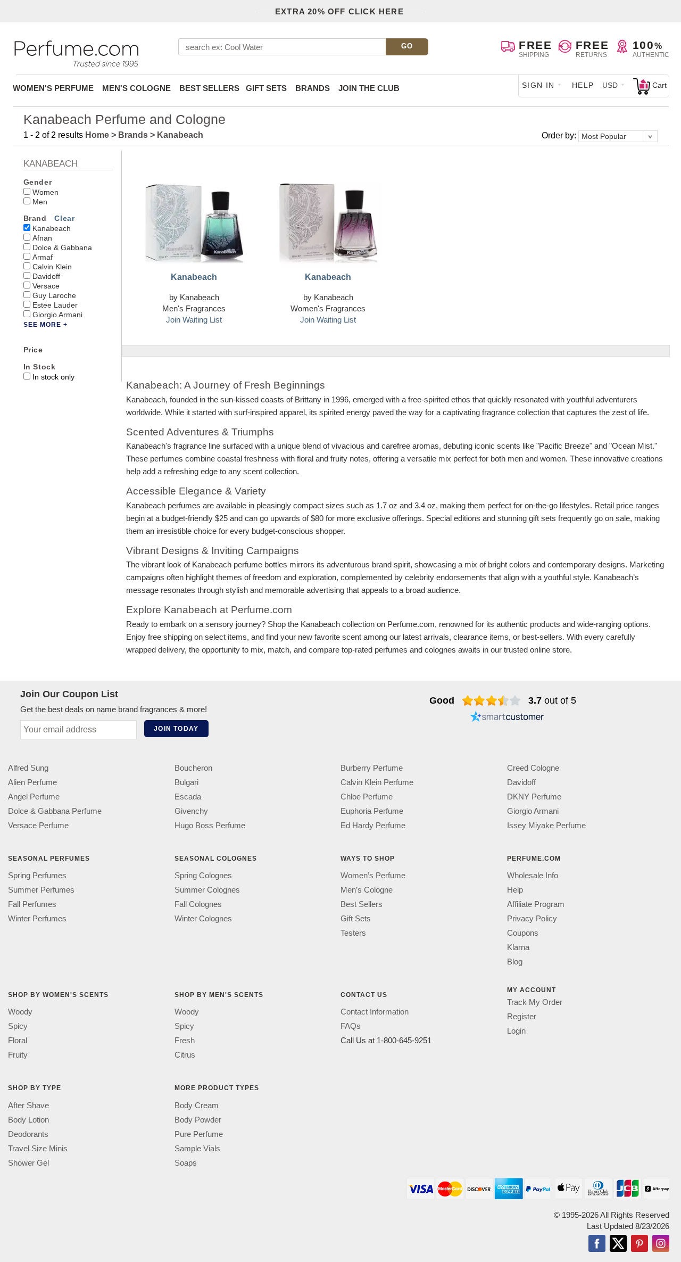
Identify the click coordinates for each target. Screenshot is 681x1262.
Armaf (42, 257)
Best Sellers (209, 88)
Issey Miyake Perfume (546, 825)
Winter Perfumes (37, 918)
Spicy (18, 1026)
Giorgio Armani (57, 314)
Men (39, 201)
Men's (136, 88)
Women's (53, 88)
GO (407, 46)
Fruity (18, 1055)
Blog (514, 961)
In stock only (53, 377)
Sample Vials (197, 1148)
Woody (20, 1012)
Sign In (538, 85)
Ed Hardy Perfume (372, 825)
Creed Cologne (533, 767)
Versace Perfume (38, 825)
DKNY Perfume (534, 796)
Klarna (518, 947)
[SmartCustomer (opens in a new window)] (507, 717)
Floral (17, 1040)
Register (521, 1016)
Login (516, 1030)
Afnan (42, 238)
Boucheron (193, 767)
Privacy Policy (532, 918)
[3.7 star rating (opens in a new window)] (491, 700)
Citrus (185, 1055)
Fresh (185, 1040)
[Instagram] (660, 1244)
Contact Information (374, 1012)
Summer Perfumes (41, 889)
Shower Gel (28, 1162)
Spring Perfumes (37, 875)
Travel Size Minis (38, 1148)
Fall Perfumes (32, 904)
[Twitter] (618, 1244)
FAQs (350, 1026)
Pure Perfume (199, 1134)
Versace (46, 286)
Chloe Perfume (366, 796)
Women (45, 192)
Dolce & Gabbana (62, 247)
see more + (45, 324)
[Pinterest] (639, 1244)
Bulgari (186, 782)
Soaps (186, 1162)
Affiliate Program (535, 904)
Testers (353, 932)
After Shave (28, 1105)
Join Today (176, 728)
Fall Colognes (198, 904)
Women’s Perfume (372, 875)
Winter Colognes (203, 918)
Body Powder (198, 1119)
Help (583, 85)
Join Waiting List (194, 319)
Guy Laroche (54, 295)
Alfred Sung (28, 767)
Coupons (522, 932)
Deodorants (28, 1134)
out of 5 (552, 700)
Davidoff (46, 276)
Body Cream (197, 1105)
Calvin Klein (52, 266)
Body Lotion (28, 1119)
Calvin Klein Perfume (376, 782)
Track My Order (534, 1002)
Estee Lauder (55, 305)
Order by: (560, 135)
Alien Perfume (32, 782)
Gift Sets (266, 88)
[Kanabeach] (194, 214)
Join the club (369, 88)
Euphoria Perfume (371, 810)
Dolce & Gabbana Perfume (55, 810)
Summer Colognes (207, 889)
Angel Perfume (34, 796)
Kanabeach (51, 228)
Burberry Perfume (371, 767)
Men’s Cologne (366, 889)
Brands (312, 88)
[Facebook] (596, 1244)
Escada (188, 796)
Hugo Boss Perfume (210, 825)
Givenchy (191, 810)
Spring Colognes (203, 875)
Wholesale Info (532, 875)
